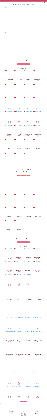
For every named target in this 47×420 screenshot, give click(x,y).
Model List (24, 4)
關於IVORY (11, 413)
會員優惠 (25, 414)
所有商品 (33, 4)
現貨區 (18, 4)
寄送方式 (22, 414)
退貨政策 (25, 413)
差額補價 (25, 415)
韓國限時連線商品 (15, 4)
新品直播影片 (29, 4)
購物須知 (22, 413)
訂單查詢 (22, 415)
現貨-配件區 (21, 4)
